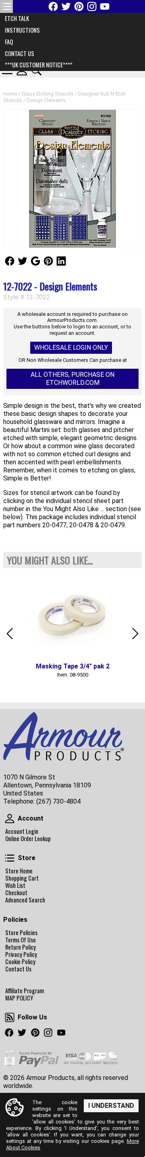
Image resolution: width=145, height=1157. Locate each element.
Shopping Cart (22, 878)
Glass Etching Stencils (48, 94)
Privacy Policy (21, 954)
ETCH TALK (17, 18)
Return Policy (20, 947)
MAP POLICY (19, 998)
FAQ (9, 42)
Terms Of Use (20, 940)
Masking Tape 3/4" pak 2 (73, 666)
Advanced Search (25, 900)
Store (9, 858)
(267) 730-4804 (58, 801)
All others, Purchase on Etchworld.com (72, 378)
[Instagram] (91, 6)
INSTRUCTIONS (22, 30)
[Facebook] (53, 6)
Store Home (19, 871)
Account (9, 818)
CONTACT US (19, 53)
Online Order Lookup (28, 838)
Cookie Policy (20, 961)
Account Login (21, 831)
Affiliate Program (24, 990)
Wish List (15, 885)
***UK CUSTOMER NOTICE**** (38, 65)
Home (10, 94)
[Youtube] (104, 6)
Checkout (16, 892)
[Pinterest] (78, 6)
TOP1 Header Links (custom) (6, 6)
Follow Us (9, 261)
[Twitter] (66, 6)
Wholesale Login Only (71, 347)
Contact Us (18, 969)
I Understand (111, 1105)
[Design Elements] (72, 179)
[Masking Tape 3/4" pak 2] (72, 615)
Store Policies (21, 932)
